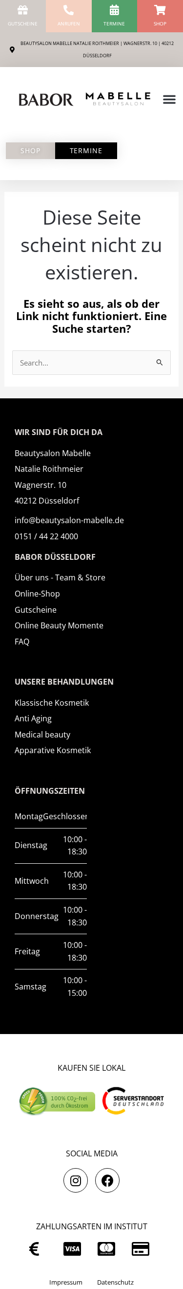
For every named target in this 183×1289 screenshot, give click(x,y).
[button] (169, 99)
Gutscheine (23, 23)
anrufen (69, 23)
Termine (114, 23)
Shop (160, 23)
